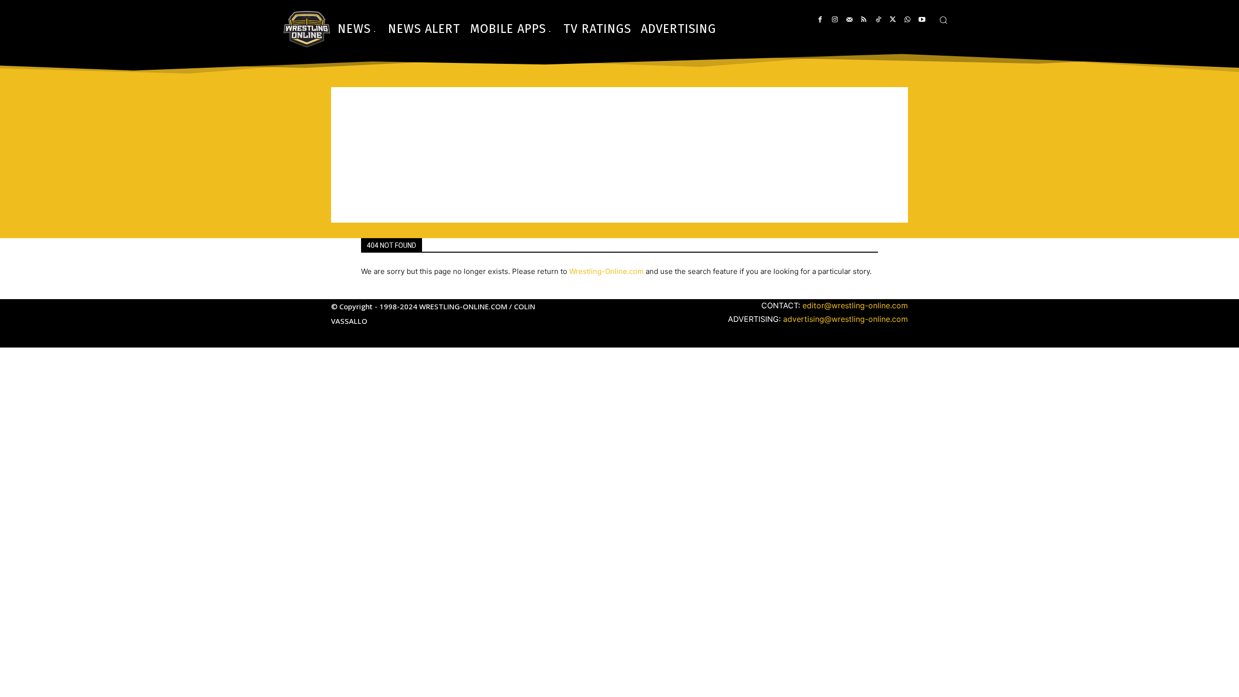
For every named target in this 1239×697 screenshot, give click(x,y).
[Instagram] (834, 19)
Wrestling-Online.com (606, 271)
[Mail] (849, 19)
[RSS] (863, 19)
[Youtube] (921, 19)
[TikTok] (878, 19)
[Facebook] (820, 19)
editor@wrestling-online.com (855, 305)
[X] (892, 19)
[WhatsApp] (907, 19)
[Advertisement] (619, 155)
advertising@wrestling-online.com (845, 319)
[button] (943, 20)
